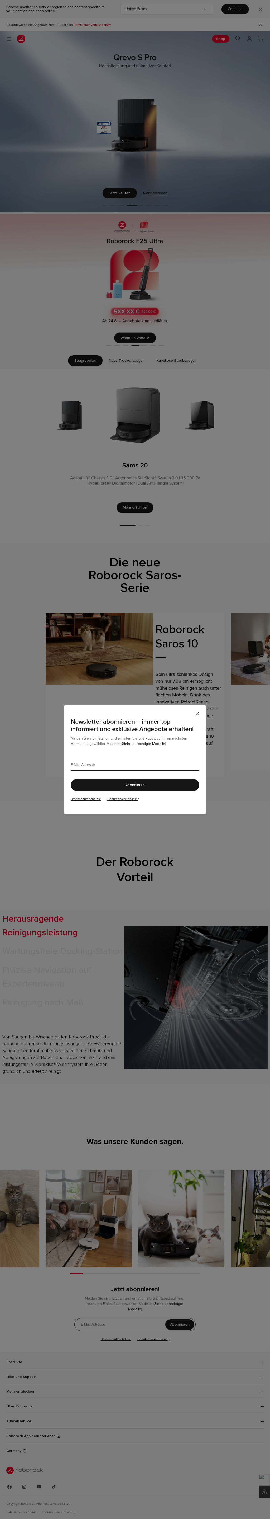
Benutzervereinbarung (123, 799)
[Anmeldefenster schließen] (197, 713)
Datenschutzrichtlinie (86, 799)
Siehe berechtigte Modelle (143, 744)
